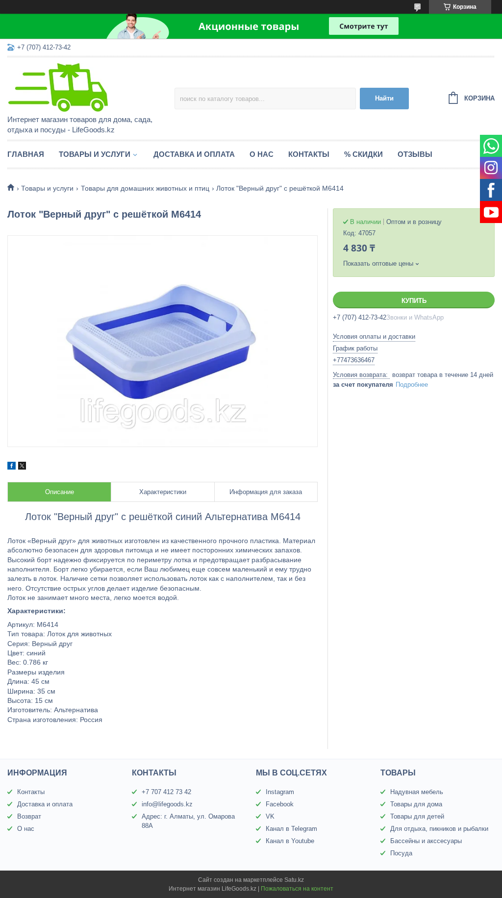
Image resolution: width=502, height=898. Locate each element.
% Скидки (363, 154)
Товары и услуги (94, 154)
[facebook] (11, 467)
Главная (25, 154)
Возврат (29, 816)
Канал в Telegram (291, 828)
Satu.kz (294, 879)
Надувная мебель (416, 792)
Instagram (280, 792)
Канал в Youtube (290, 841)
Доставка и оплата (194, 154)
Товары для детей (417, 816)
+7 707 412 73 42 (166, 792)
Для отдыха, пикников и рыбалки (439, 828)
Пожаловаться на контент (297, 888)
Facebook (280, 804)
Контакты (308, 154)
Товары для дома (416, 804)
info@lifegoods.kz (167, 804)
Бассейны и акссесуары (426, 841)
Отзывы (415, 154)
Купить (414, 300)
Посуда (401, 853)
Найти (384, 98)
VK (270, 816)
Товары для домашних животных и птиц (145, 188)
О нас (262, 154)
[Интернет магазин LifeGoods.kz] (91, 86)
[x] (22, 467)
